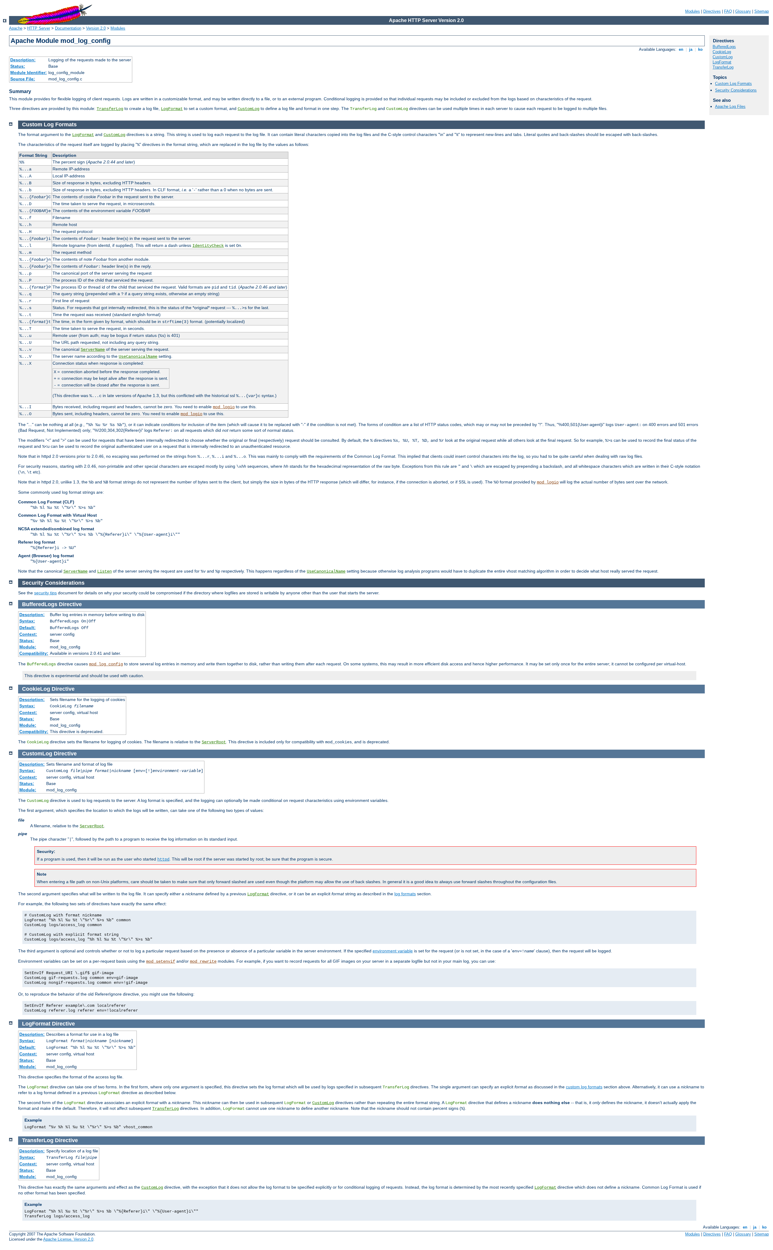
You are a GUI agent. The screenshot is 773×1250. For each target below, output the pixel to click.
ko (700, 49)
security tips (45, 592)
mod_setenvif (160, 961)
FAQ (728, 11)
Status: (17, 66)
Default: (27, 627)
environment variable (393, 950)
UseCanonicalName (138, 356)
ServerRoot (214, 742)
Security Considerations (736, 90)
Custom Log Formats (733, 83)
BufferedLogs (724, 46)
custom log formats (584, 1086)
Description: (23, 59)
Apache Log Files (730, 106)
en (681, 49)
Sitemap (761, 11)
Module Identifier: (28, 72)
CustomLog (248, 108)
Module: (27, 646)
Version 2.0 (96, 28)
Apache (15, 28)
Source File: (22, 78)
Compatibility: (33, 653)
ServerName (93, 349)
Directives (712, 11)
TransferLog (110, 108)
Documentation (68, 28)
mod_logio (224, 407)
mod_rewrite (203, 961)
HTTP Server (38, 28)
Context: (28, 634)
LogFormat (172, 108)
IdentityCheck (208, 245)
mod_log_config (106, 664)
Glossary (743, 11)
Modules (692, 11)
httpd (163, 859)
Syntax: (27, 621)
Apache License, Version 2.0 (68, 1239)
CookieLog (722, 52)
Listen (104, 571)
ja (691, 49)
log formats (405, 893)
